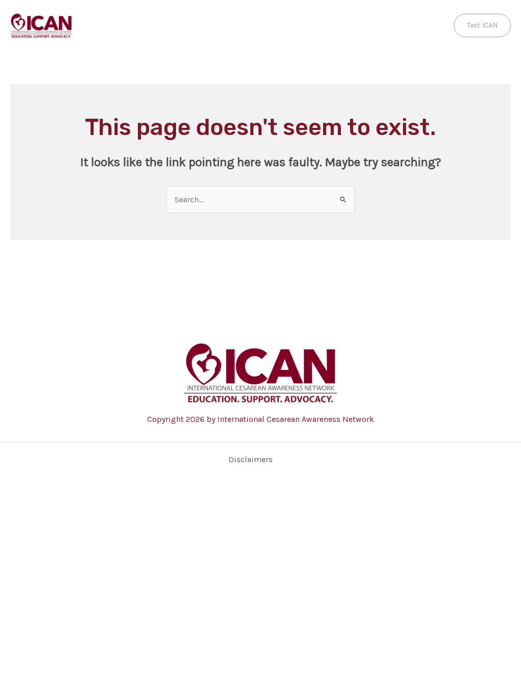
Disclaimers (250, 459)
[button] (482, 25)
